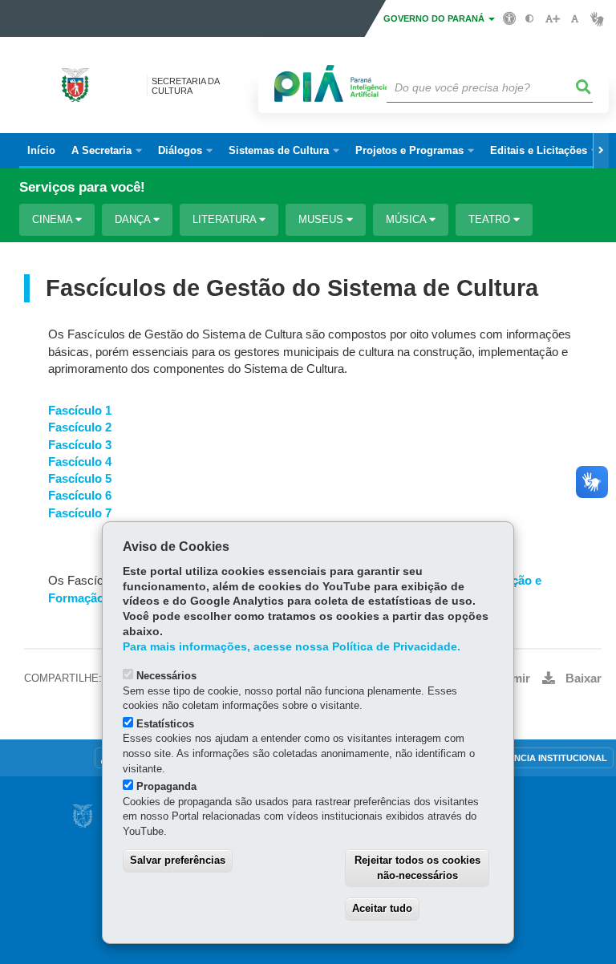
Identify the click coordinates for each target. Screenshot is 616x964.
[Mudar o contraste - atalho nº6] (530, 19)
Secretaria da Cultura (185, 85)
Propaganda (166, 786)
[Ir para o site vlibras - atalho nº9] (597, 19)
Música (407, 219)
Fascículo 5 (79, 478)
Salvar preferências (177, 860)
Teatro (490, 219)
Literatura (225, 219)
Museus (322, 219)
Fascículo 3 (79, 445)
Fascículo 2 (79, 427)
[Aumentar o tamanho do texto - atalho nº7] (552, 19)
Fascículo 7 (79, 513)
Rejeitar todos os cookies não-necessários (417, 867)
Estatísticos (165, 724)
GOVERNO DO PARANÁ (435, 18)
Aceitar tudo (382, 908)
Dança (134, 219)
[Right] (601, 150)
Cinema (53, 219)
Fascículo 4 (79, 462)
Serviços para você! (82, 187)
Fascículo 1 (79, 410)
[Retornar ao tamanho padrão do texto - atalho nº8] (574, 19)
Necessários (166, 676)
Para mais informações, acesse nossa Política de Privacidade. (291, 647)
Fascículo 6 (79, 495)
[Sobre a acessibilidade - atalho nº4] (510, 18)
